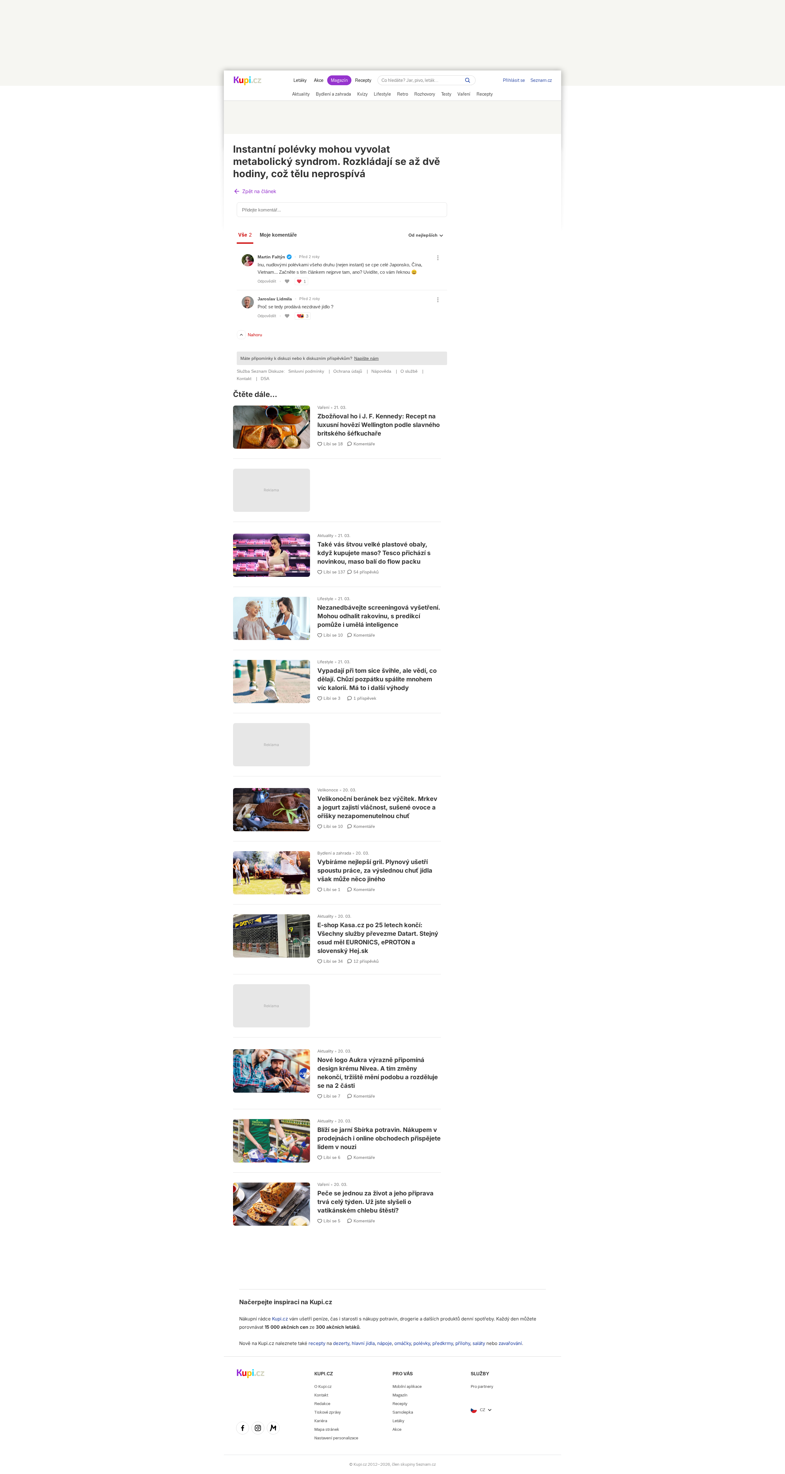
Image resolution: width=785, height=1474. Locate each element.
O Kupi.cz (322, 1386)
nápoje (384, 1343)
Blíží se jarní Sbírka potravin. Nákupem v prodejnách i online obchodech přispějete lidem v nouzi (337, 1138)
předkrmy (442, 1343)
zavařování (510, 1343)
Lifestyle (325, 598)
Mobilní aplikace (407, 1386)
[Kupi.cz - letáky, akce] (247, 81)
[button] (255, 191)
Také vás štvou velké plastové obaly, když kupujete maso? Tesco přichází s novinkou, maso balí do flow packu (337, 552)
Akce (319, 80)
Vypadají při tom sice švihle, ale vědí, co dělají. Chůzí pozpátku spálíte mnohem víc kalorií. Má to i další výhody (337, 679)
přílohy (462, 1343)
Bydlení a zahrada (334, 853)
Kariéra (320, 1421)
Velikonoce (327, 789)
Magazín (339, 80)
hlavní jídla (363, 1343)
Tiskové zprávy (327, 1412)
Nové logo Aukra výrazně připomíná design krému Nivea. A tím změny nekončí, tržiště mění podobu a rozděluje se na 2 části (337, 1071)
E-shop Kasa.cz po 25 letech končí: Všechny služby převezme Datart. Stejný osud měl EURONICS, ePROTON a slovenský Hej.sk (337, 936)
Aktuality (325, 535)
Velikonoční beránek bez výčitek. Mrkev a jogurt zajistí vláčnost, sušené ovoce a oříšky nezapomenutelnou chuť (337, 807)
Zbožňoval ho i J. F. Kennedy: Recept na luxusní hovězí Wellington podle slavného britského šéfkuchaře (337, 424)
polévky (421, 1343)
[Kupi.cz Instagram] (257, 1429)
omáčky (402, 1343)
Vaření (323, 407)
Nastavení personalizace (336, 1438)
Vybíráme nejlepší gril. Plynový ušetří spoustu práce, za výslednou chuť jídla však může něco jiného (337, 870)
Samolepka (402, 1412)
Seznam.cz (541, 80)
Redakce (322, 1403)
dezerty (341, 1343)
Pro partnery (482, 1386)
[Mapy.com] (273, 1429)
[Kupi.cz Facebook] (242, 1429)
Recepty (363, 80)
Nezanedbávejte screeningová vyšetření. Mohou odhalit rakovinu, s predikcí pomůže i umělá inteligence (337, 615)
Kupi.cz (321, 1302)
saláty (479, 1343)
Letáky (300, 80)
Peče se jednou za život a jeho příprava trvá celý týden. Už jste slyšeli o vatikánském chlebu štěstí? (337, 1201)
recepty (316, 1343)
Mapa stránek (326, 1429)
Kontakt (321, 1395)
